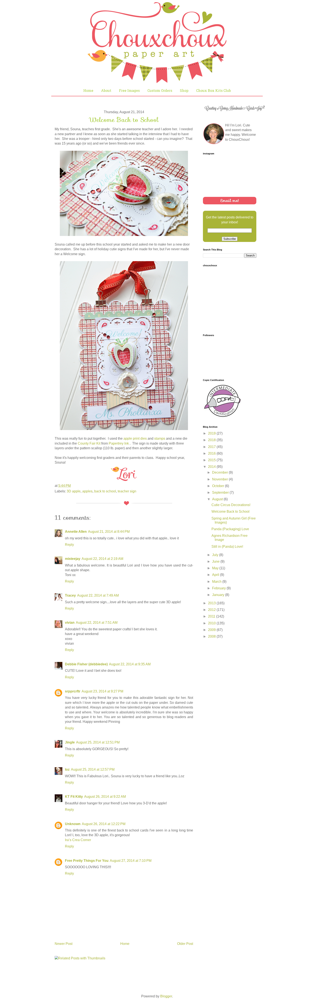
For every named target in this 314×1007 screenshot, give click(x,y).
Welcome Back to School (230, 511)
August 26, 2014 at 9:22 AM (105, 796)
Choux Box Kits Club (213, 90)
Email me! (230, 200)
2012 (212, 610)
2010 (212, 623)
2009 (212, 630)
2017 (212, 447)
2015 (212, 460)
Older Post (185, 944)
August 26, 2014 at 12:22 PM (103, 824)
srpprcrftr (72, 691)
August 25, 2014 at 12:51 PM (98, 742)
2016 (212, 453)
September (221, 492)
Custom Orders (159, 90)
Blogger (166, 996)
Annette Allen (76, 531)
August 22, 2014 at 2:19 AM (102, 559)
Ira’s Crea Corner (78, 840)
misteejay (72, 559)
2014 (212, 466)
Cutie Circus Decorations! (230, 505)
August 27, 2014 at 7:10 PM (130, 860)
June (216, 561)
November (220, 479)
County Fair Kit (89, 443)
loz (67, 769)
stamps (159, 438)
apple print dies (135, 438)
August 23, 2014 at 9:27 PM (102, 691)
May (215, 568)
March (217, 581)
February (219, 588)
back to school (105, 491)
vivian (70, 622)
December (220, 472)
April (216, 575)
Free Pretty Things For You (87, 860)
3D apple (74, 491)
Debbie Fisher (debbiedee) (86, 664)
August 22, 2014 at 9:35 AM (130, 664)
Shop (184, 90)
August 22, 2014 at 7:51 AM (96, 622)
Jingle (70, 742)
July (215, 555)
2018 (212, 440)
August (218, 499)
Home (88, 90)
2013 (212, 603)
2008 (212, 636)
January (218, 595)
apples (87, 491)
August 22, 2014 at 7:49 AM (98, 595)
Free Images (129, 90)
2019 (212, 433)
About (106, 90)
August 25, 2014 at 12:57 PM (92, 769)
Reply (69, 544)
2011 (212, 616)
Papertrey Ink (119, 443)
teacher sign (127, 491)
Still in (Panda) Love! (227, 546)
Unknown (73, 824)
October (218, 486)
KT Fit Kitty (74, 796)
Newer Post (63, 944)
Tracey (70, 595)
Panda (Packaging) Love (230, 529)
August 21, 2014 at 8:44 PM (109, 531)
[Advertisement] (235, 672)
